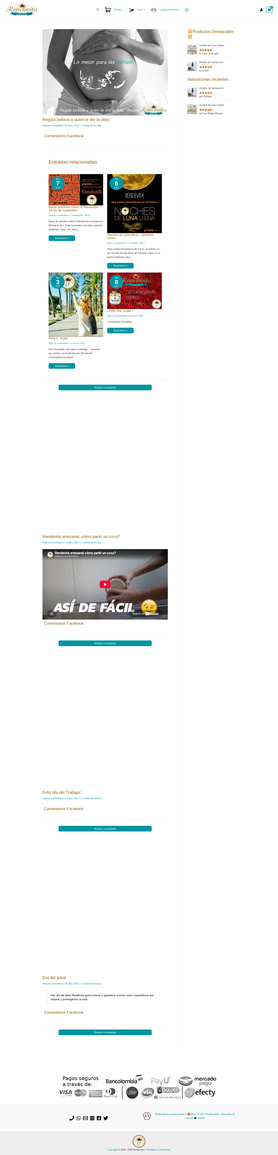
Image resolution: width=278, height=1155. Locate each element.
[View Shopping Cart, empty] (269, 10)
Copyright (112, 1149)
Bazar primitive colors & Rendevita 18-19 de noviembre (73, 208)
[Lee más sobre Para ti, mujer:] (76, 304)
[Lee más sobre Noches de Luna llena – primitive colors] (134, 203)
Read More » (62, 238)
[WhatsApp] (187, 10)
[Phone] (72, 1118)
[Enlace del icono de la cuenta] (261, 9)
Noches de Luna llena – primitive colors (130, 236)
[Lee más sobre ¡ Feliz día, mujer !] (134, 290)
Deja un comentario (52, 125)
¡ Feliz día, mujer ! (120, 310)
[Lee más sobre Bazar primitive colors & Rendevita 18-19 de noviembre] (76, 189)
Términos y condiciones (158, 1149)
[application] (122, 9)
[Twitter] (105, 1118)
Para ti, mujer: (59, 338)
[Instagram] (92, 1118)
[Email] (85, 1118)
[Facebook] (99, 1118)
